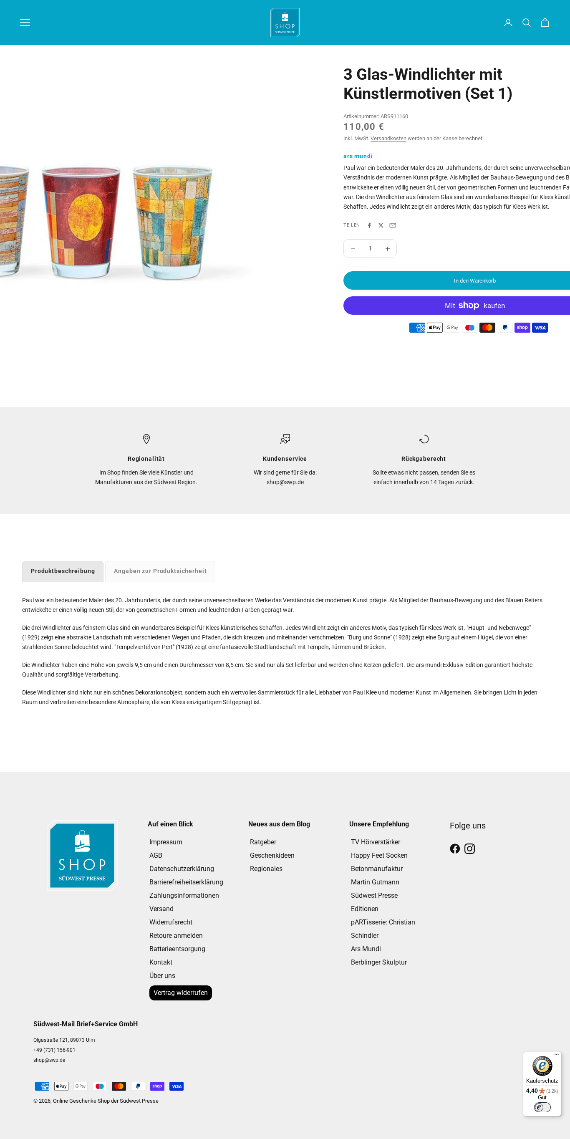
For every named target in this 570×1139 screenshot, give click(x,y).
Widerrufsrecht (170, 922)
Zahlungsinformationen (184, 895)
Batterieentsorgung (177, 949)
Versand (161, 909)
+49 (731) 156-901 (54, 1050)
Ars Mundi (366, 949)
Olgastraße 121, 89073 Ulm (64, 1040)
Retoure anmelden (176, 935)
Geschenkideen (272, 855)
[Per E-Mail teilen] (392, 225)
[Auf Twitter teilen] (381, 225)
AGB (155, 855)
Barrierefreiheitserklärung (186, 882)
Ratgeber (263, 842)
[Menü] (557, 1056)
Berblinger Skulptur (379, 962)
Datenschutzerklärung (181, 869)
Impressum (165, 842)
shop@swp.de (49, 1060)
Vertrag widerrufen (181, 993)
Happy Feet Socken (379, 855)
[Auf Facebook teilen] (369, 225)
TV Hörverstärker (375, 842)
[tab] (62, 571)
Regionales (266, 869)
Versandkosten (388, 138)
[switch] (542, 1107)
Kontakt (160, 962)
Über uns (162, 976)
